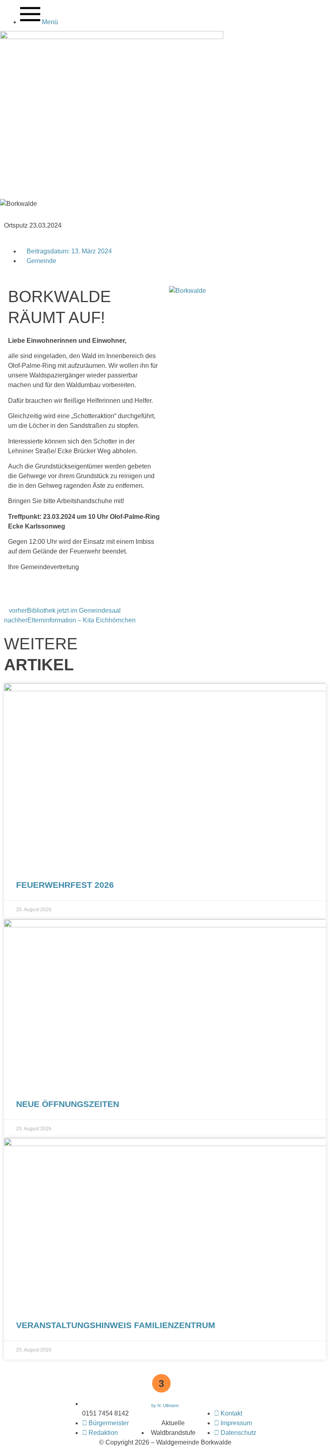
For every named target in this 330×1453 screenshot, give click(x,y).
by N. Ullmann (165, 1405)
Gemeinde (41, 260)
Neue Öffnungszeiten (67, 1104)
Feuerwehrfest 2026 (65, 884)
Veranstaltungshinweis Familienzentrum (115, 1325)
